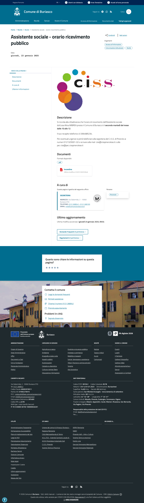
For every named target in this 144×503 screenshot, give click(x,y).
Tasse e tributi (99, 352)
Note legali (14, 461)
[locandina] (61, 169)
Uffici (12, 356)
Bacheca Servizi (16, 451)
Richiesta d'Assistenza (18, 448)
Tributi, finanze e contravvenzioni (79, 362)
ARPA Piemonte (78, 427)
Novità (19, 30)
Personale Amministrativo (20, 366)
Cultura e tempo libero (50, 369)
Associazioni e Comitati (123, 373)
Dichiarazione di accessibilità (20, 431)
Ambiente (45, 352)
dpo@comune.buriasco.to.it (87, 412)
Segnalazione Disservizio (19, 444)
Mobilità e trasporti (74, 356)
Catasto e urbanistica (49, 366)
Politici (13, 369)
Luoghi (117, 352)
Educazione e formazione (50, 373)
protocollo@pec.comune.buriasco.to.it (28, 394)
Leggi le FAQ (15, 437)
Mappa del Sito (16, 478)
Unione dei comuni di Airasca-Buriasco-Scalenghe (59, 427)
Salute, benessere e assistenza (78, 359)
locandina (68, 169)
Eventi (117, 349)
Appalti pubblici (47, 359)
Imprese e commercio (75, 352)
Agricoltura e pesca (48, 349)
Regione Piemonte (18, 2)
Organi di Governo (17, 349)
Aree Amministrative (18, 352)
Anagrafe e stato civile (50, 356)
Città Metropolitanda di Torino (52, 434)
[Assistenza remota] (120, 494)
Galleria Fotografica (121, 359)
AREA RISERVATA (72, 499)
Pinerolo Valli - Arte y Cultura (83, 434)
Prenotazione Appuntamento (21, 441)
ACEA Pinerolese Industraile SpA (53, 441)
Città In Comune (113, 494)
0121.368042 (18, 386)
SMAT (75, 431)
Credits (13, 468)
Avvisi (27, 30)
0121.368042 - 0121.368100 (79, 204)
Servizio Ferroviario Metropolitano (84, 444)
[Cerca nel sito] (128, 11)
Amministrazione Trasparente (21, 427)
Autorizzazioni (47, 362)
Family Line (77, 441)
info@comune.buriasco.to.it (75, 206)
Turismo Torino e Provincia (51, 448)
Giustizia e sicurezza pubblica (78, 349)
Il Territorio (118, 356)
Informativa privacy (17, 458)
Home (13, 30)
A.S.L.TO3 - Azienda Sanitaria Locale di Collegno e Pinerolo (62, 437)
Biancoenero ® (80, 497)
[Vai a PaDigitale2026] (120, 333)
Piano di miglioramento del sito (21, 434)
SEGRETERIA (65, 195)
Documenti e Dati (17, 359)
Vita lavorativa (73, 369)
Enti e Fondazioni (17, 362)
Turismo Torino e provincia (82, 437)
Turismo (70, 366)
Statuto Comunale (17, 454)
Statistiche (14, 474)
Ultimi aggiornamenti (18, 471)
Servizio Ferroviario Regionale (83, 448)
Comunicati (98, 359)
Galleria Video (119, 362)
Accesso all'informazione (89, 21)
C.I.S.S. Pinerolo (47, 444)
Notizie (96, 349)
